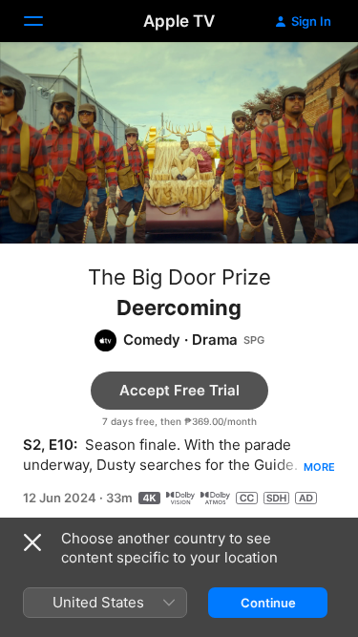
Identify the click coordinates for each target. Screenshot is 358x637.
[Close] (32, 542)
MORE (319, 467)
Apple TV (179, 21)
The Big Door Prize (179, 277)
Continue (268, 602)
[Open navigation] (45, 21)
